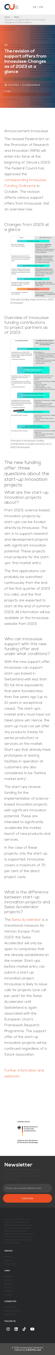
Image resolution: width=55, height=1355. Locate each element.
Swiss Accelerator (26, 920)
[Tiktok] (24, 1329)
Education (8, 1291)
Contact (8, 1295)
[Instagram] (8, 1329)
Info (8, 91)
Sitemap (8, 1257)
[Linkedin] (16, 1329)
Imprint (7, 1260)
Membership (10, 1314)
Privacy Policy (10, 1264)
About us (8, 1276)
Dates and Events (12, 1311)
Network (8, 1280)
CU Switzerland (31, 85)
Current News (10, 1307)
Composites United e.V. (31, 1347)
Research (8, 1284)
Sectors (7, 1287)
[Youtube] (32, 1329)
